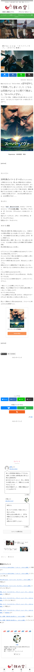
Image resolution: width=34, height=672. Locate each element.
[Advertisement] (17, 439)
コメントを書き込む (17, 531)
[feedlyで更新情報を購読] (25, 407)
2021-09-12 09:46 (13, 469)
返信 (28, 494)
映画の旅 (4, 353)
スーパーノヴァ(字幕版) (14, 329)
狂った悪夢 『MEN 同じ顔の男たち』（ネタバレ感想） (13, 616)
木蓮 (17, 644)
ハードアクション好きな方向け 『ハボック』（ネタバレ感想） (14, 567)
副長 (10, 467)
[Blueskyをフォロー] (9, 407)
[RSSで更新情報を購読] (17, 411)
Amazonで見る (17, 333)
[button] (29, 75)
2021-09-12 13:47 (9, 501)
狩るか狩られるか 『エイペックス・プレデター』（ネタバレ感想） (15, 579)
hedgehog (7, 612)
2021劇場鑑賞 (12, 353)
